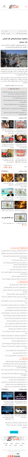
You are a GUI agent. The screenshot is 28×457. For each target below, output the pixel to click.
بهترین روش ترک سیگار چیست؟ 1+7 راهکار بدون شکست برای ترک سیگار (14, 370)
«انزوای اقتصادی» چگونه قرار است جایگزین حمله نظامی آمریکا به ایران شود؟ (15, 113)
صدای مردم (6, 443)
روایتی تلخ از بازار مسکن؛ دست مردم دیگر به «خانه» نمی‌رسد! (14, 338)
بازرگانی (23, 358)
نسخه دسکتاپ (14, 432)
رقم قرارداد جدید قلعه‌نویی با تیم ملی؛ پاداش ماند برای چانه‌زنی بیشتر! (14, 347)
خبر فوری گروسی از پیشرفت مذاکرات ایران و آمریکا (16, 294)
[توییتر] (10, 456)
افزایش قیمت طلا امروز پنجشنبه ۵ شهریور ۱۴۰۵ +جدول (15, 310)
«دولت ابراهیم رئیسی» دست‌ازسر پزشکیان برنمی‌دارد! (16, 350)
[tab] (23, 248)
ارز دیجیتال (8, 425)
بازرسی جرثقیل (21, 422)
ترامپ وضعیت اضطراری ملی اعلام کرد (19, 276)
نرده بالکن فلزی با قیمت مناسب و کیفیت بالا (17, 379)
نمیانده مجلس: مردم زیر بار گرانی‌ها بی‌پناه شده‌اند (16, 321)
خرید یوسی (25, 425)
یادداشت (21, 445)
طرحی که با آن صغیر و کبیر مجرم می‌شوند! (18, 269)
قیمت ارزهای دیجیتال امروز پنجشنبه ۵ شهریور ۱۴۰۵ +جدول (14, 315)
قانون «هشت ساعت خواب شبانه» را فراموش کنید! (16, 307)
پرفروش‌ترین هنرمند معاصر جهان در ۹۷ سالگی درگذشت (15, 326)
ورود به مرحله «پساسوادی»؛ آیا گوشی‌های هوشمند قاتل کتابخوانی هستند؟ (15, 101)
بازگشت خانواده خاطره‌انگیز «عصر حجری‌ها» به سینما (15, 323)
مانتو (26, 422)
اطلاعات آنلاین (14, 6)
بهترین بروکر (14, 425)
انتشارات (15, 445)
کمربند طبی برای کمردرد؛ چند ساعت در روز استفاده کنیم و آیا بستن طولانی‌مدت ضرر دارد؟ (15, 366)
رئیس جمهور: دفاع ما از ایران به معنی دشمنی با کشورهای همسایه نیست (14, 301)
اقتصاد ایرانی (19, 425)
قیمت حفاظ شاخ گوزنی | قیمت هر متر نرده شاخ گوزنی (15, 384)
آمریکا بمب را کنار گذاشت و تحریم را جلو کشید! (17, 329)
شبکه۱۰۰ (23, 443)
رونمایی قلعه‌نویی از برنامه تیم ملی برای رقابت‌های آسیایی (15, 287)
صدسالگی (17, 443)
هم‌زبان (11, 443)
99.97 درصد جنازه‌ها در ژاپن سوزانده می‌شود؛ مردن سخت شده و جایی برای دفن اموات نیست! (14, 97)
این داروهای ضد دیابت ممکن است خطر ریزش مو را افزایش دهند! (13, 305)
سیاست (20, 31)
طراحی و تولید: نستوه (13, 453)
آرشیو (10, 445)
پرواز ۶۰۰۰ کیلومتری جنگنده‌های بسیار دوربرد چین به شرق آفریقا (14, 253)
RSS (6, 445)
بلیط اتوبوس (24, 427)
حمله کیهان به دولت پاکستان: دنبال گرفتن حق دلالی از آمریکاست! (13, 335)
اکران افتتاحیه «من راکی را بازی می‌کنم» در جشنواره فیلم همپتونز (14, 313)
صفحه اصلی (24, 31)
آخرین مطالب (22, 282)
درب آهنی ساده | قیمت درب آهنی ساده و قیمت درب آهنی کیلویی (14, 382)
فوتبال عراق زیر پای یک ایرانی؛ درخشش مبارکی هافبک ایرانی (14, 363)
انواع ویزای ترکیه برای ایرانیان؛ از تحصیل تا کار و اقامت (15, 361)
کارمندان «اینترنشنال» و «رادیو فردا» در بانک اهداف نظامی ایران (13, 251)
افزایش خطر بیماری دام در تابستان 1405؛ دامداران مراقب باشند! (14, 377)
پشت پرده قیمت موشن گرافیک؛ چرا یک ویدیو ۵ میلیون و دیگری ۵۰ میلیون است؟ (14, 374)
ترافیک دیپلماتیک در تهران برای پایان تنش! (17, 284)
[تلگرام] (8, 456)
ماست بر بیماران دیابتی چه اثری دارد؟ (18, 260)
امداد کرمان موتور (9, 422)
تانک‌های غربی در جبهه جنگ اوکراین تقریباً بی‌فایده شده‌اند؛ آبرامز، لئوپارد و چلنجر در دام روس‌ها (15, 263)
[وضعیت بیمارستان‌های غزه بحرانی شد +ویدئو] (14, 58)
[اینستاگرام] (12, 456)
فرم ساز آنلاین (15, 422)
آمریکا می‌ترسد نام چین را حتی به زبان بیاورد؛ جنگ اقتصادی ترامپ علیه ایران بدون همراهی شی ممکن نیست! (14, 93)
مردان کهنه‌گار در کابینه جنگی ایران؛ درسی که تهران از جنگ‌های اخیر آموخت (14, 109)
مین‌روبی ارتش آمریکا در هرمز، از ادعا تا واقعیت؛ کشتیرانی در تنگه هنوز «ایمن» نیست (14, 273)
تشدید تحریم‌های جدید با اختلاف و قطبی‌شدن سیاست (15, 355)
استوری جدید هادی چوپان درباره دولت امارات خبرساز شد (15, 318)
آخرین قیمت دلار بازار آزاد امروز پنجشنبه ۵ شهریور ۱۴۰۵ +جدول (14, 279)
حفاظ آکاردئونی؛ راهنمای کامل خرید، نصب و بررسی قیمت (15, 386)
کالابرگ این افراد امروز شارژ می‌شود (19, 267)
